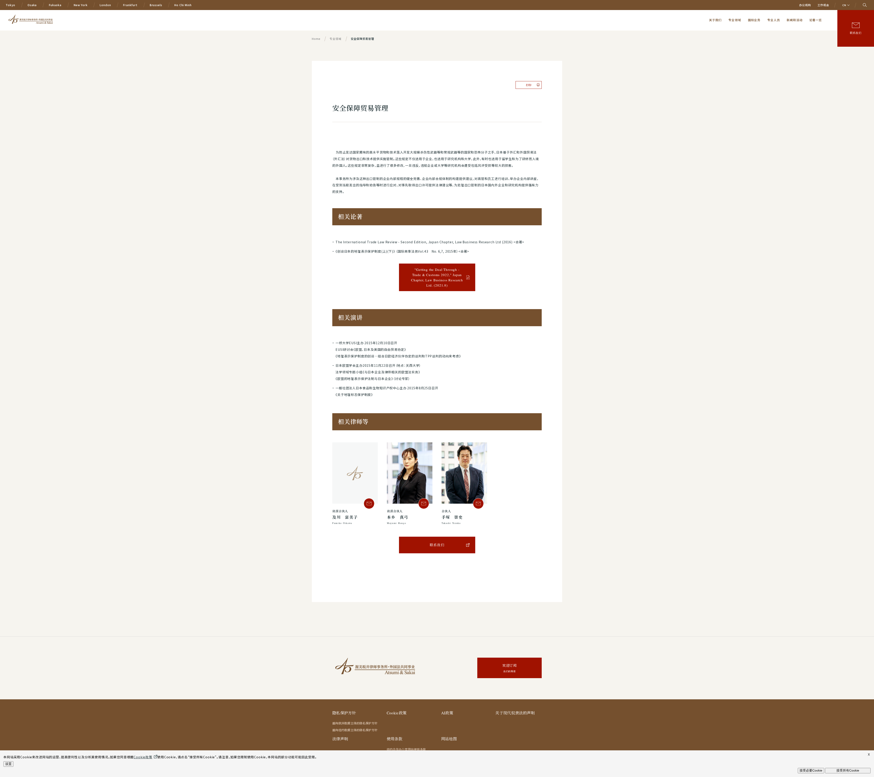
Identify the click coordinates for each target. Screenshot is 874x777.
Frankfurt (130, 5)
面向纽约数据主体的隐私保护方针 (355, 730)
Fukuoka (55, 5)
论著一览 (815, 20)
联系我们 (855, 33)
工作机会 (823, 5)
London (105, 5)
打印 (529, 85)
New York (81, 5)
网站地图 (449, 738)
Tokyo (10, 5)
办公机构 (805, 5)
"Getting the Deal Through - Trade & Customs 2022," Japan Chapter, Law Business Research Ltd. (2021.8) (437, 277)
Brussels (156, 5)
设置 (8, 764)
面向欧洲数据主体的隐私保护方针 (355, 723)
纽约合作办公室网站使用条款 (406, 749)
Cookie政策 (397, 712)
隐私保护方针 (344, 712)
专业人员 (773, 20)
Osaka (32, 5)
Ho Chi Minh (182, 5)
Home (316, 39)
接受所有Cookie (847, 770)
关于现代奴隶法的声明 (515, 712)
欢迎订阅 (509, 668)
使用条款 (394, 738)
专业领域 (734, 20)
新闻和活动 (794, 20)
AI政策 (447, 712)
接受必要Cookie (811, 770)
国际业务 (754, 20)
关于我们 (715, 20)
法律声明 (340, 738)
